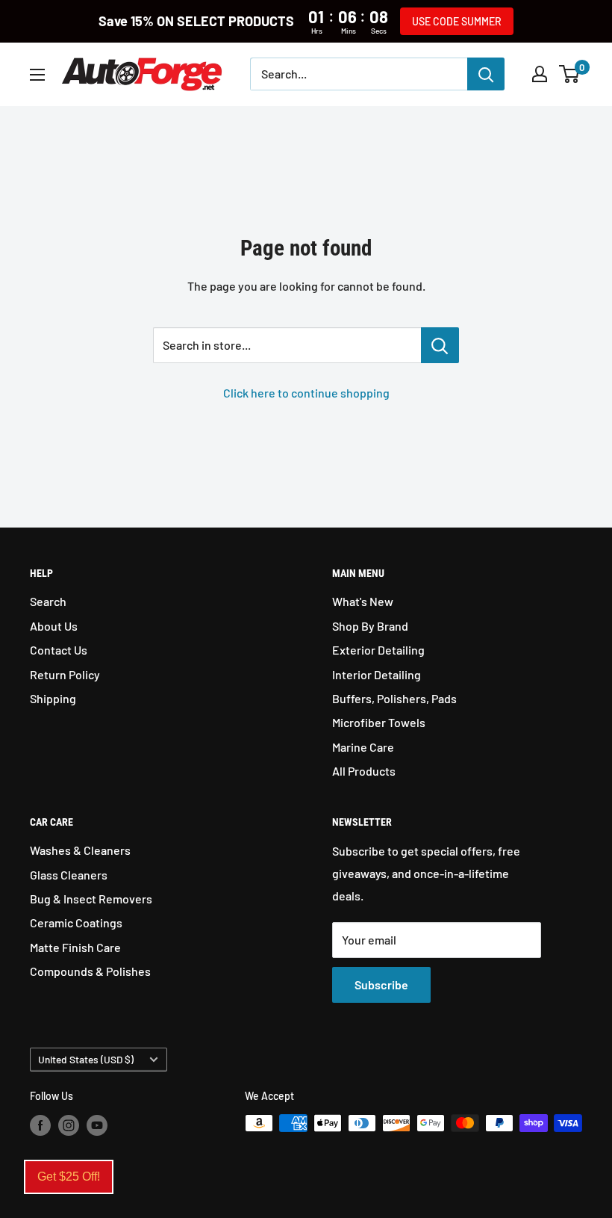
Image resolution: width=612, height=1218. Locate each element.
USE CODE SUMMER (457, 21)
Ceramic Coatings (76, 922)
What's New (362, 601)
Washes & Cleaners (80, 850)
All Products (364, 771)
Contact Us (58, 650)
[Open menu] (37, 75)
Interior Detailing (376, 674)
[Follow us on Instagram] (68, 1124)
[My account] (539, 74)
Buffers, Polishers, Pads (394, 698)
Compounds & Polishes (90, 971)
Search (48, 601)
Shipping (53, 698)
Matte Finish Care (75, 947)
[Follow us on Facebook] (40, 1124)
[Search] (486, 74)
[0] (570, 74)
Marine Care (363, 747)
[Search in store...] (440, 345)
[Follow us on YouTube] (97, 1124)
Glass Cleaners (68, 875)
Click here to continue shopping (306, 393)
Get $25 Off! (68, 1176)
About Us (54, 626)
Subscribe (381, 984)
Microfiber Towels (378, 722)
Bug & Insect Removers (91, 898)
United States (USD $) (86, 1059)
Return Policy (65, 674)
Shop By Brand (370, 626)
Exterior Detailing (378, 650)
